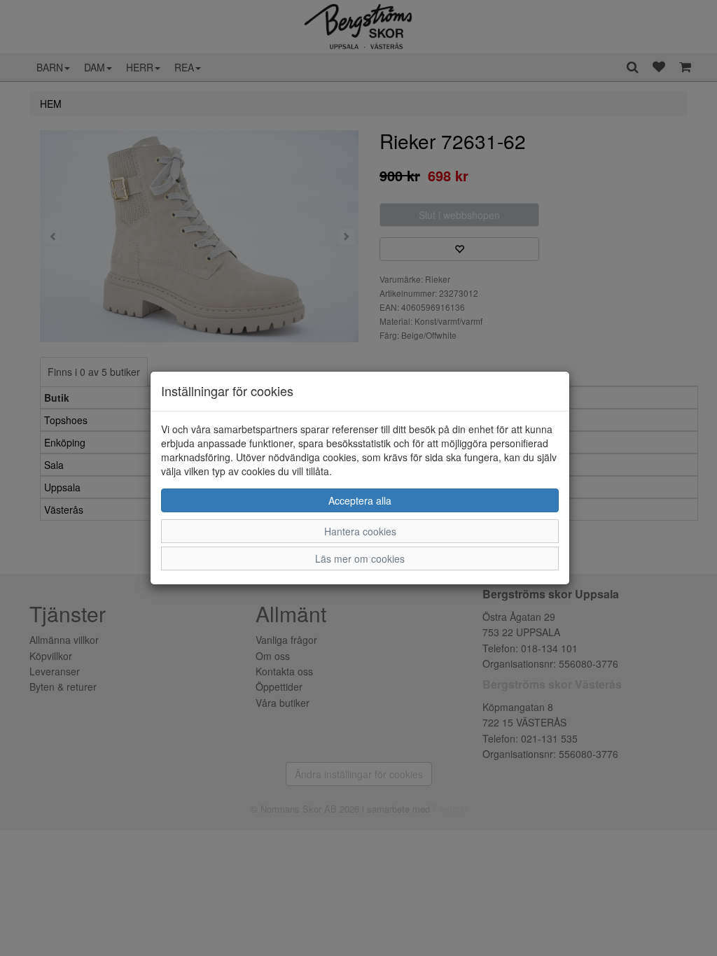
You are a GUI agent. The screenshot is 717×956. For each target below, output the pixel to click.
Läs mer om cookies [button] (360, 558)
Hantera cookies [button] (360, 531)
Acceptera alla (359, 500)
